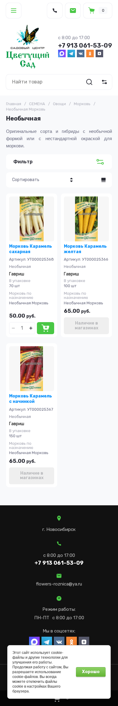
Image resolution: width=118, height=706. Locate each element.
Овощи (59, 104)
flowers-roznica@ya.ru (59, 584)
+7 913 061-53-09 (85, 45)
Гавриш (16, 274)
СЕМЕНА (37, 104)
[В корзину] (45, 328)
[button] (13, 10)
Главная (13, 104)
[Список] (103, 179)
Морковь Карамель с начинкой (30, 399)
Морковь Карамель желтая (85, 249)
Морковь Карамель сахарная (30, 249)
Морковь (82, 104)
